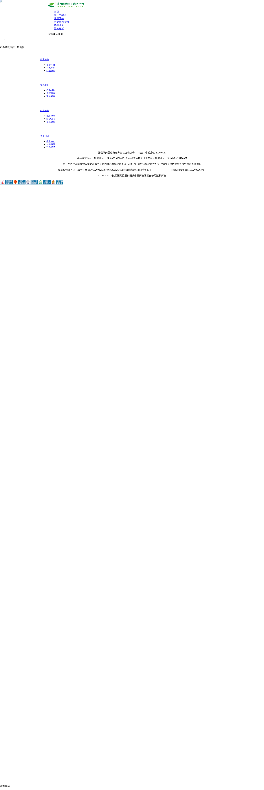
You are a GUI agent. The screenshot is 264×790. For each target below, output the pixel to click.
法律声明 (50, 144)
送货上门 (50, 119)
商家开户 (50, 68)
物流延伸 (59, 18)
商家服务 (44, 59)
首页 (56, 11)
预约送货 (59, 28)
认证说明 (50, 71)
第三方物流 (60, 15)
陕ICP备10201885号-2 (161, 170)
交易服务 (44, 85)
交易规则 (50, 90)
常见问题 (50, 96)
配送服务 (44, 110)
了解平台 (50, 65)
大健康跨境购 (61, 21)
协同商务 (59, 25)
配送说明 (50, 116)
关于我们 (44, 136)
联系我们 (50, 147)
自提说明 (50, 122)
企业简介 (50, 141)
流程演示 (50, 93)
